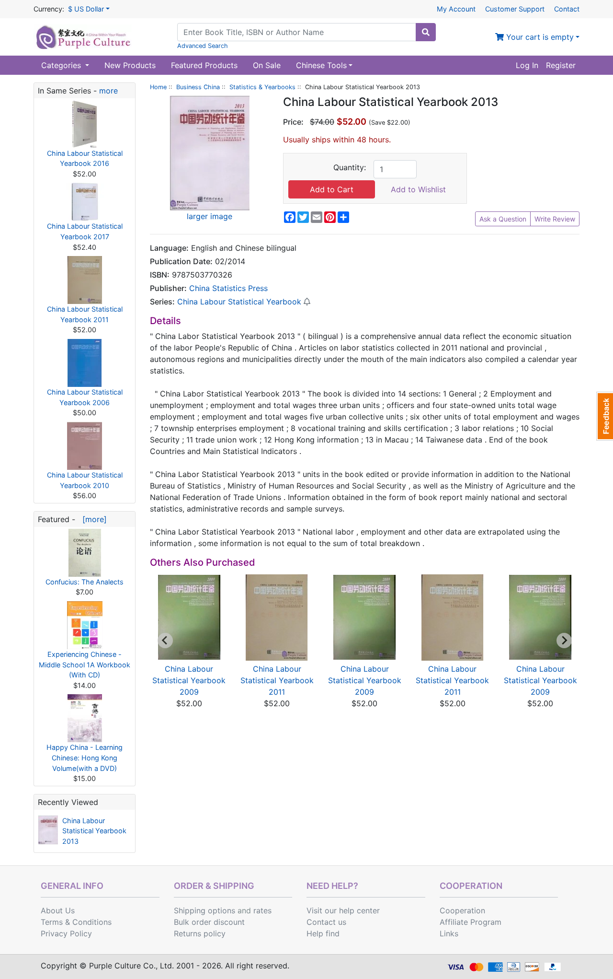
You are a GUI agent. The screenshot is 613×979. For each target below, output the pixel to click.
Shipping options (204, 910)
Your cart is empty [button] (539, 37)
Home (158, 87)
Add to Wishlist (418, 189)
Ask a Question (502, 219)
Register (561, 65)
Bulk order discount (209, 922)
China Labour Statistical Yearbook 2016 (85, 158)
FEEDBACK (604, 416)
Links (449, 933)
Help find (323, 933)
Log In (527, 65)
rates (262, 910)
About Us (58, 910)
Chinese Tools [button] (321, 65)
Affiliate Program (470, 922)
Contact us (326, 922)
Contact (566, 9)
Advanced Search (202, 45)
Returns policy (200, 933)
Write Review (554, 219)
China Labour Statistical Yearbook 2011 (85, 314)
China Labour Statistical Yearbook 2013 (94, 830)
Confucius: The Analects (84, 582)
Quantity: (349, 167)
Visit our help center (343, 910)
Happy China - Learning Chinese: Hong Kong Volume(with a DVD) (84, 757)
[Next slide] (564, 640)
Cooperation (462, 910)
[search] (426, 32)
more (108, 90)
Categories (62, 65)
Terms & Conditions (76, 922)
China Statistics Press (228, 288)
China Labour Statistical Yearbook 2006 (85, 397)
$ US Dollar (86, 9)
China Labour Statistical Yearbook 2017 (85, 231)
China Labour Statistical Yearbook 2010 (85, 480)
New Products (130, 65)
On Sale (267, 65)
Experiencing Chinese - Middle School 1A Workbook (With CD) (84, 664)
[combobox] (296, 32)
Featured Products (204, 65)
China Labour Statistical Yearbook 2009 (189, 680)
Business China (198, 87)
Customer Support (515, 9)
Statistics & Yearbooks (262, 87)
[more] (92, 519)
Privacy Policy (66, 933)
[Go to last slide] (165, 640)
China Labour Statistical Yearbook (239, 301)
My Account (456, 9)
